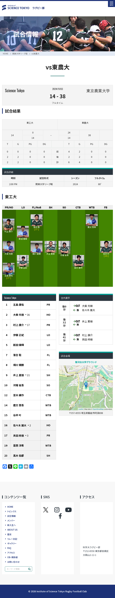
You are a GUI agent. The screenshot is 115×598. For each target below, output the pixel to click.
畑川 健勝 (18, 365)
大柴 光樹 (18, 314)
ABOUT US (12, 529)
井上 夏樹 (18, 375)
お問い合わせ (13, 561)
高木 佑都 (18, 455)
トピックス (11, 511)
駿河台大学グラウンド (86, 362)
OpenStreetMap (98, 409)
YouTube (68, 509)
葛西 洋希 (18, 445)
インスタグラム (59, 509)
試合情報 (11, 515)
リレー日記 (12, 538)
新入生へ (11, 525)
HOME (10, 506)
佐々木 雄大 (19, 425)
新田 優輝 (18, 345)
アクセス (11, 552)
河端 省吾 (18, 385)
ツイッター (48, 509)
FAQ (9, 548)
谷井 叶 (17, 415)
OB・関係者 (12, 557)
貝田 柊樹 (18, 435)
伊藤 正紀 (18, 335)
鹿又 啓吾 (18, 405)
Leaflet (81, 409)
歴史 (9, 534)
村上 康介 (18, 325)
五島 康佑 (18, 304)
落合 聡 (17, 355)
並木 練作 (18, 395)
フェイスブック (57, 516)
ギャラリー (12, 543)
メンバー (11, 520)
